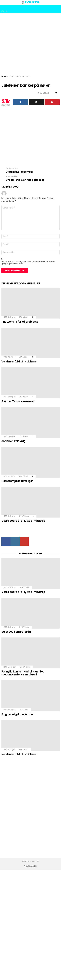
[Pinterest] (52, 102)
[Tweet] (36, 102)
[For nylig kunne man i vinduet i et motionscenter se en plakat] (30, 652)
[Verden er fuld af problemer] (30, 343)
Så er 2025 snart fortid (16, 632)
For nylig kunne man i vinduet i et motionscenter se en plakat (22, 673)
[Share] (20, 102)
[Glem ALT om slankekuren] (30, 382)
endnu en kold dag (13, 441)
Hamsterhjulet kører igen (17, 481)
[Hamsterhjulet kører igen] (30, 462)
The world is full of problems (19, 322)
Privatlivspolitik (30, 866)
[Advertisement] (30, 43)
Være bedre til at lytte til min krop (23, 521)
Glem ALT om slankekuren (18, 401)
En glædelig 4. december (17, 714)
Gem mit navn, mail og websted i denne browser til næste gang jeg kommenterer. (28, 262)
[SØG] (57, 9)
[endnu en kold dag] (30, 422)
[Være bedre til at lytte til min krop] (30, 502)
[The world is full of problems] (30, 303)
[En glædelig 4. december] (30, 695)
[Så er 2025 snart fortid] (30, 613)
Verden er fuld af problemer (19, 361)
